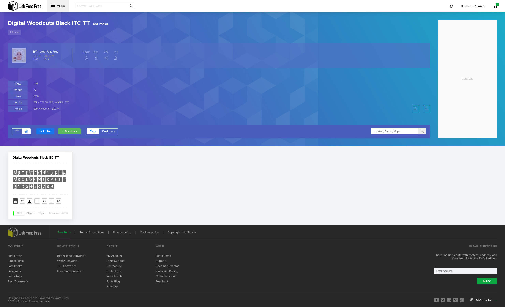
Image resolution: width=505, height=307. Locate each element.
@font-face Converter (71, 255)
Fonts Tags (15, 276)
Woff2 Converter (67, 260)
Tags (93, 131)
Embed (47, 131)
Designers (108, 131)
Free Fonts (64, 232)
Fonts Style (15, 255)
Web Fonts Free (24, 6)
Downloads (71, 131)
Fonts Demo (163, 255)
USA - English (484, 300)
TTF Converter (66, 266)
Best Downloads (18, 281)
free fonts (45, 301)
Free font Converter (69, 271)
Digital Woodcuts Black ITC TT (36, 157)
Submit (487, 280)
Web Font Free (49, 51)
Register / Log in (473, 5)
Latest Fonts (16, 260)
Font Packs (15, 266)
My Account (114, 255)
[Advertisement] (467, 79)
